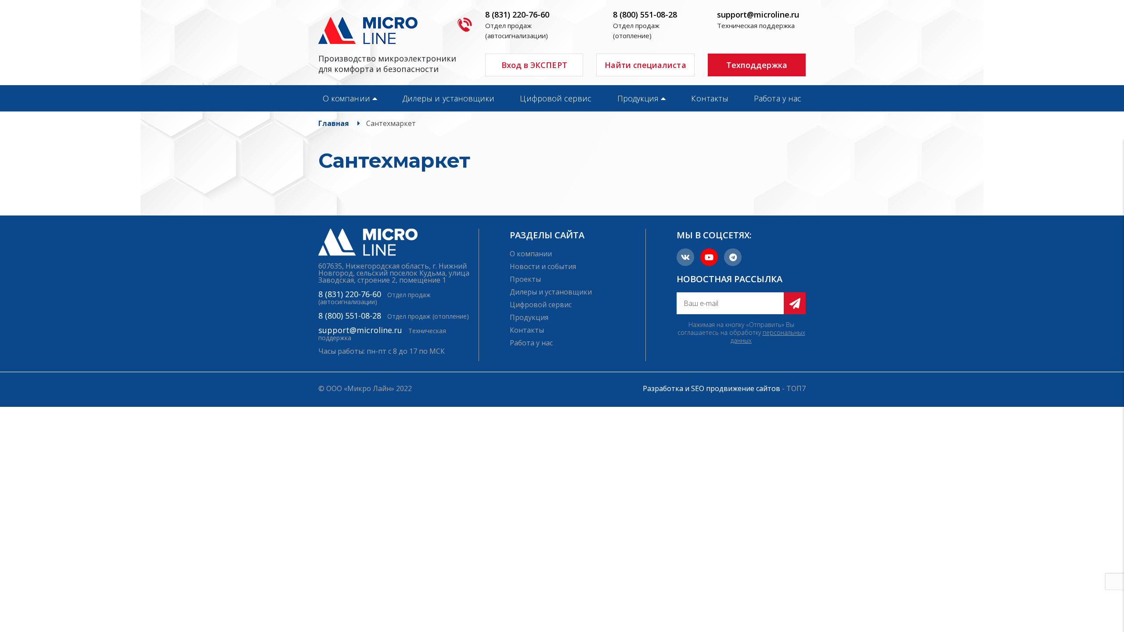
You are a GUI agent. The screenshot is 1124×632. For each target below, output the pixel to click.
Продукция (638, 98)
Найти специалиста (645, 65)
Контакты (709, 98)
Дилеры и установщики (448, 98)
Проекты (525, 279)
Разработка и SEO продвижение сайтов (711, 388)
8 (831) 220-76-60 (517, 14)
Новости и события (543, 266)
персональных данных (768, 336)
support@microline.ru (758, 14)
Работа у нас (777, 98)
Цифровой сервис (555, 98)
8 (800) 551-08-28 (645, 14)
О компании (346, 98)
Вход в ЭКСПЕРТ (534, 65)
